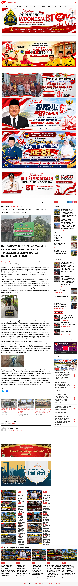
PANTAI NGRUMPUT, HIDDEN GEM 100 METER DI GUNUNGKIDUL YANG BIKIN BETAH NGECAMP (68, 226)
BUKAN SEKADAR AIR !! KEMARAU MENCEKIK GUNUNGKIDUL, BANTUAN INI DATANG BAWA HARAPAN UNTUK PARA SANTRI (8, 569)
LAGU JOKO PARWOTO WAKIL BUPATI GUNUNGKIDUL (60, 244)
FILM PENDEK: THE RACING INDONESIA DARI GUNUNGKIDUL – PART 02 (61, 305)
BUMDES (43, 6)
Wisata (13, 6)
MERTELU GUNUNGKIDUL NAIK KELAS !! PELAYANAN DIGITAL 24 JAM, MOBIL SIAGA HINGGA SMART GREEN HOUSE (62, 376)
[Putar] (56, 353)
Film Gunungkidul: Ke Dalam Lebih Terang (59, 289)
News (7, 6)
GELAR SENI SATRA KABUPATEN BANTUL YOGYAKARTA (67, 317)
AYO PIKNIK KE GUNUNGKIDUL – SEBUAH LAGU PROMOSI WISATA (61, 252)
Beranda (13, 206)
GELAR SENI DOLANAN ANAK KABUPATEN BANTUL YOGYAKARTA (67, 331)
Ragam (36, 6)
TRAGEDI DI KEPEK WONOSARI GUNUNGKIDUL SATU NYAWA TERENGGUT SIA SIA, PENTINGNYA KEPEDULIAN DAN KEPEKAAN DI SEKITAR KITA (63, 386)
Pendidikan (29, 6)
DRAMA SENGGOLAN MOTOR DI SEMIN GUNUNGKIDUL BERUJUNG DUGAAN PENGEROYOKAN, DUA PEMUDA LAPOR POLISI (23, 569)
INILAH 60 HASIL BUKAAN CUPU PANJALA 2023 (68, 270)
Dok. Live (60, 6)
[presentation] (55, 202)
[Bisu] (72, 353)
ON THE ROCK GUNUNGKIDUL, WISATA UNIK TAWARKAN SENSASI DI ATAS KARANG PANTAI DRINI (67, 219)
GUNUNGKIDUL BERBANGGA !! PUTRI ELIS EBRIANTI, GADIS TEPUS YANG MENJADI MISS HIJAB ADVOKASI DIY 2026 (63, 409)
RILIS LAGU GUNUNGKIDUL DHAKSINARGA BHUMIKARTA (58, 238)
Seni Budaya (20, 6)
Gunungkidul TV (22, 584)
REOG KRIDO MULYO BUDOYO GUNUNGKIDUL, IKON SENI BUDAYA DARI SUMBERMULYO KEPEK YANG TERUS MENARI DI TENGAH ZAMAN (68, 280)
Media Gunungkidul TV (54, 584)
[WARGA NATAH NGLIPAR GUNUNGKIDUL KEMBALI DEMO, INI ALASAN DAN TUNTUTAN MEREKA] (26, 403)
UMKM (49, 6)
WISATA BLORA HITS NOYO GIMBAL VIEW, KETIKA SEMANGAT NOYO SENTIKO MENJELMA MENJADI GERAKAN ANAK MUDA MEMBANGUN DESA (68, 214)
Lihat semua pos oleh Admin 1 (15, 430)
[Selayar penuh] (75, 353)
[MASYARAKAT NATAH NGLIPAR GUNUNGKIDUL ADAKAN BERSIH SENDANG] (9, 403)
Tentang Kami (68, 6)
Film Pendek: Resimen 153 (61, 296)
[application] (65, 348)
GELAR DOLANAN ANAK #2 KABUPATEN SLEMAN (68, 323)
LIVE (54, 6)
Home (2, 6)
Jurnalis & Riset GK (36, 584)
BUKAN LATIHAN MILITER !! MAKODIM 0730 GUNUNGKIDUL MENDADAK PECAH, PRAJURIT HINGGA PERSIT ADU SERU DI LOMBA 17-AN (39, 570)
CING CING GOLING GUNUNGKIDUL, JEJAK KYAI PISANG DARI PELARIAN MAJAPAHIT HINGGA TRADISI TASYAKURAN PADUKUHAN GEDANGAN (68, 267)
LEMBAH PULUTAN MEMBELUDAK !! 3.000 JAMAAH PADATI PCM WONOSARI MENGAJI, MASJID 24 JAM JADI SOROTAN (61, 398)
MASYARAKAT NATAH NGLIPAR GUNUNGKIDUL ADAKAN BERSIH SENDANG (8, 410)
